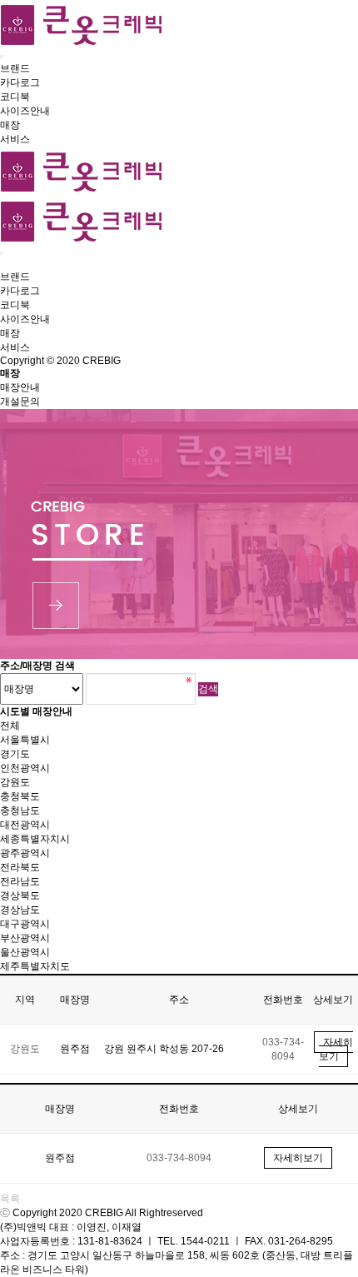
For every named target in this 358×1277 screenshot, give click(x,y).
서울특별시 (25, 740)
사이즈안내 (25, 111)
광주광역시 (25, 853)
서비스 (15, 139)
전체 (10, 725)
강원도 (15, 782)
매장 (10, 125)
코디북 (15, 96)
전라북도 (20, 867)
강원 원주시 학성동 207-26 (164, 1049)
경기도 (15, 754)
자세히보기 (336, 1049)
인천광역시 (25, 768)
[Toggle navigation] (1, 56)
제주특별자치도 (35, 966)
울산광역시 (25, 952)
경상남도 (20, 909)
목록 (10, 1199)
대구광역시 (25, 924)
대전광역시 (25, 825)
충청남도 (20, 810)
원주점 (75, 1049)
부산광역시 (25, 938)
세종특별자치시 (35, 839)
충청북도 (20, 796)
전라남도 (20, 881)
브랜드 (15, 68)
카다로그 (20, 82)
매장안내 (20, 387)
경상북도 (20, 895)
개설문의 (20, 401)
